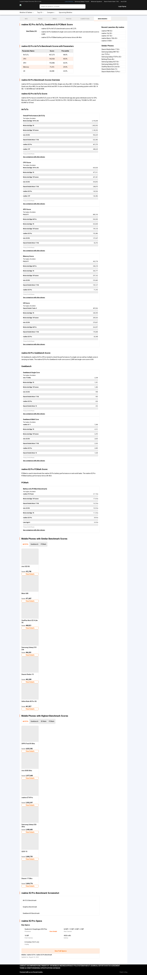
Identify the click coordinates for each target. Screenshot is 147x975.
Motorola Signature (96, 1)
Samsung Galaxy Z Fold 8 (82, 1)
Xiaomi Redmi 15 (28, 674)
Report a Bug (123, 972)
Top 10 (48, 966)
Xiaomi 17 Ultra (27, 878)
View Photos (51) (31, 31)
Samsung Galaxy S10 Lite (29, 648)
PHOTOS (68, 19)
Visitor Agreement (112, 966)
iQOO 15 (24, 851)
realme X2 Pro (31, 955)
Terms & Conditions (27, 968)
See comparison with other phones (34, 157)
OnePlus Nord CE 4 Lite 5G (30, 621)
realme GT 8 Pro (27, 797)
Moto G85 (25, 593)
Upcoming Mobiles (65, 12)
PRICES (40, 19)
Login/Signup (122, 6)
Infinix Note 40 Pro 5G (29, 701)
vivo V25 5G (26, 566)
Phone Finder (41, 966)
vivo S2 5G (123, 1)
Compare (32, 966)
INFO (26, 19)
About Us (88, 966)
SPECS (54, 19)
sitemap (82, 966)
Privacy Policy (73, 966)
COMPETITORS (84, 19)
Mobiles (24, 955)
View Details (30, 574)
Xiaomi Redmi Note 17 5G (111, 1)
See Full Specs (61, 951)
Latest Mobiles (69, 1)
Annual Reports (98, 966)
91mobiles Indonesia (59, 966)
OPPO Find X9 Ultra (28, 743)
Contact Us (24, 966)
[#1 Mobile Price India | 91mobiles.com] (26, 6)
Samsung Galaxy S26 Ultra (29, 826)
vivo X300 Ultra (27, 770)
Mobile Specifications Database (47, 968)
